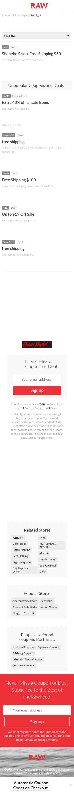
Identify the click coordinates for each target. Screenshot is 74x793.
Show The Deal (16, 68)
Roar (42, 537)
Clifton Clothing (21, 550)
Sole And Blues (48, 565)
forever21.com (48, 607)
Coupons (7, 15)
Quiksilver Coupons (23, 665)
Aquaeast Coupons (48, 647)
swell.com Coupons (23, 647)
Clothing (20, 15)
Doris (43, 571)
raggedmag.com (21, 562)
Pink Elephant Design (20, 570)
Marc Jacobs (19, 543)
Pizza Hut (28, 613)
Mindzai (44, 553)
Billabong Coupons (23, 653)
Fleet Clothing (20, 556)
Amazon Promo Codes (24, 601)
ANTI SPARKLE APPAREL (48, 545)
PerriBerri (17, 537)
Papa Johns (47, 601)
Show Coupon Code (20, 117)
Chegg (16, 613)
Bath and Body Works (24, 607)
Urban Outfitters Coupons (27, 659)
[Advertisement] (37, 23)
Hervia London (48, 559)
